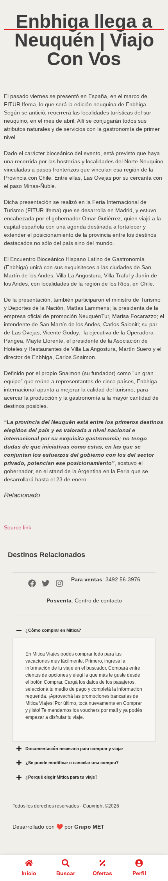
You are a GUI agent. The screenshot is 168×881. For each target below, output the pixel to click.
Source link (17, 527)
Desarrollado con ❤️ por (58, 827)
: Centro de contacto (84, 600)
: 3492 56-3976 (105, 579)
